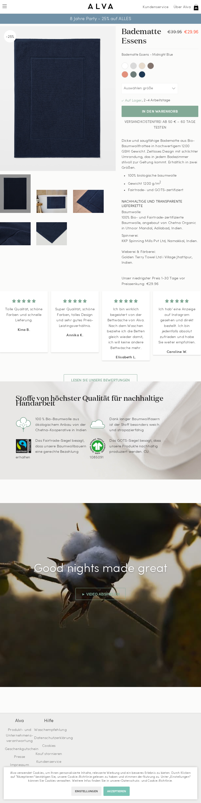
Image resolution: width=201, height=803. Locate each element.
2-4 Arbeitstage (157, 100)
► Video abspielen (101, 594)
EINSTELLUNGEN (86, 791)
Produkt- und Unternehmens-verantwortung (19, 735)
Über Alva (182, 7)
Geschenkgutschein (21, 749)
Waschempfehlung (50, 730)
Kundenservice (156, 7)
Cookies (48, 746)
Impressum (19, 765)
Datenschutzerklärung (53, 738)
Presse (19, 757)
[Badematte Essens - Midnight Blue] (15, 193)
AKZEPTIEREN (116, 791)
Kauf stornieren (49, 754)
